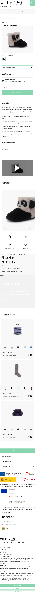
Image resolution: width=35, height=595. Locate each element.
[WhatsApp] (23, 543)
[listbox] (17, 59)
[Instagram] (4, 543)
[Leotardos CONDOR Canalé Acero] (5, 347)
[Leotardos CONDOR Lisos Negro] (18, 429)
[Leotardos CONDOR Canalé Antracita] (18, 347)
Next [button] (32, 12)
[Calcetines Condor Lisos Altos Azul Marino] (12, 388)
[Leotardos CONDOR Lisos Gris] (31, 429)
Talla (3, 63)
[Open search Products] (27, 3)
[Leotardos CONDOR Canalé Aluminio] (12, 347)
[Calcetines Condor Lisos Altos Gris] (5, 388)
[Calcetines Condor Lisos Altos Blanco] (18, 388)
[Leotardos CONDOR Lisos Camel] (25, 429)
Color (7, 55)
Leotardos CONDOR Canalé (9, 355)
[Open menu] (2, 3)
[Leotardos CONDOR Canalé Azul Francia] (31, 347)
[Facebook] (7, 543)
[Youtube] (19, 543)
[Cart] (32, 3)
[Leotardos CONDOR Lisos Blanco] (12, 429)
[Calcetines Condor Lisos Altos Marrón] (31, 388)
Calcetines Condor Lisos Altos (11, 396)
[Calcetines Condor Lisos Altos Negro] (25, 388)
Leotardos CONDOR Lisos (9, 437)
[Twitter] (15, 543)
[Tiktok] (11, 543)
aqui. (6, 582)
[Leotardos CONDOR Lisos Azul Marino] (5, 429)
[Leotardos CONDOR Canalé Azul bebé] (25, 347)
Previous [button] (2, 12)
